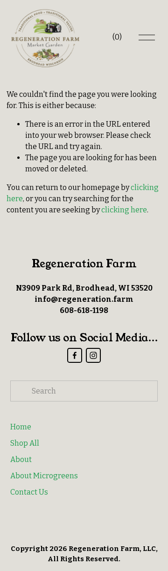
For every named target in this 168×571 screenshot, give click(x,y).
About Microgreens (44, 475)
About (21, 459)
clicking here (124, 209)
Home (20, 426)
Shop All (24, 443)
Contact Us (29, 492)
